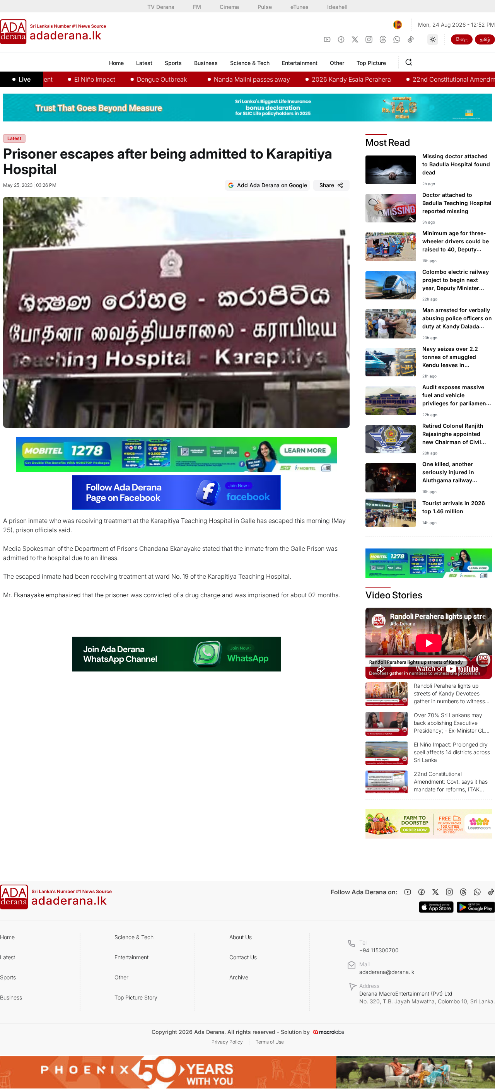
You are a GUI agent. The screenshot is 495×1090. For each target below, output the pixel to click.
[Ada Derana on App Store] (436, 907)
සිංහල (462, 39)
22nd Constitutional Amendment (433, 79)
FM (197, 6)
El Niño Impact (69, 79)
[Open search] (410, 61)
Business (11, 997)
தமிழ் (485, 39)
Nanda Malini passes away (227, 79)
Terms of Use (270, 1042)
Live (25, 79)
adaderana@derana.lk (386, 972)
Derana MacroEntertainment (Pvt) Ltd (427, 997)
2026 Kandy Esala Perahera (326, 79)
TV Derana (160, 6)
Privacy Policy (227, 1042)
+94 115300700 (379, 950)
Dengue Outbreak (137, 79)
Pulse (265, 6)
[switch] (432, 39)
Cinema (229, 6)
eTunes (299, 6)
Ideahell (337, 6)
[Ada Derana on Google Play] (476, 907)
